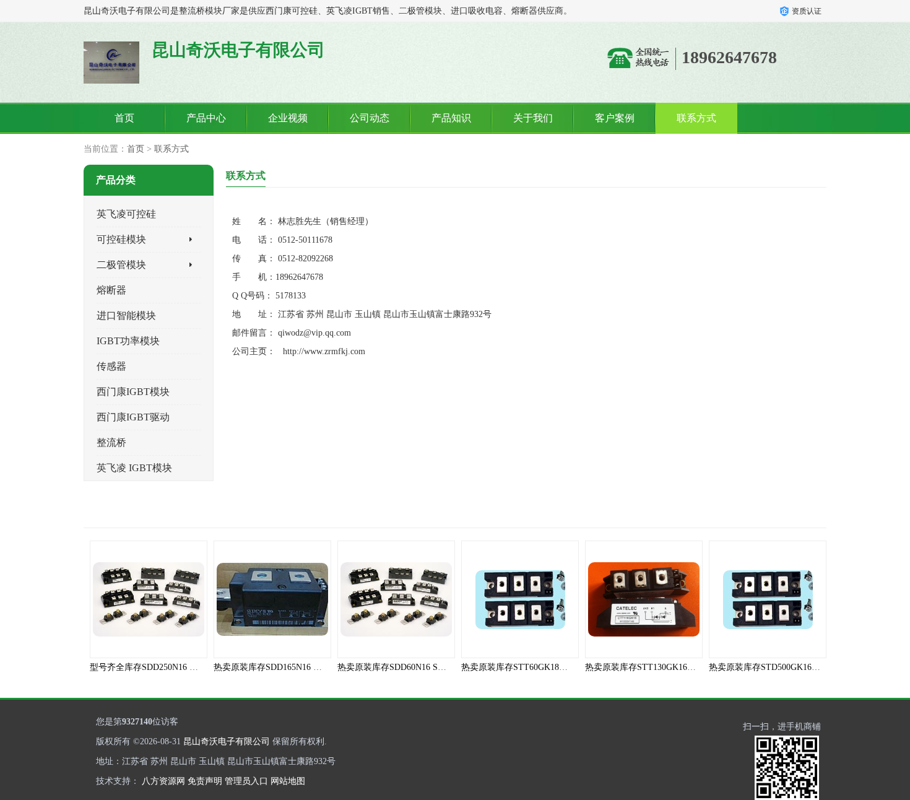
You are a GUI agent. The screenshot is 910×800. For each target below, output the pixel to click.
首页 (124, 118)
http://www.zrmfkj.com (324, 351)
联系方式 (696, 118)
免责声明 (205, 781)
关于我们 (533, 118)
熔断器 (111, 290)
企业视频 (288, 118)
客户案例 (615, 118)
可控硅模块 (121, 239)
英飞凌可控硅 (126, 214)
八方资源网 (163, 781)
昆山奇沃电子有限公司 (226, 741)
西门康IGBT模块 (133, 391)
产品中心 (206, 118)
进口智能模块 (126, 315)
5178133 (290, 295)
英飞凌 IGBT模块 (134, 468)
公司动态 (369, 118)
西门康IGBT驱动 (133, 417)
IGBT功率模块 (128, 341)
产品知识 (451, 118)
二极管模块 (121, 264)
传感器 (111, 366)
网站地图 (288, 781)
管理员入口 (246, 781)
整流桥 (111, 442)
